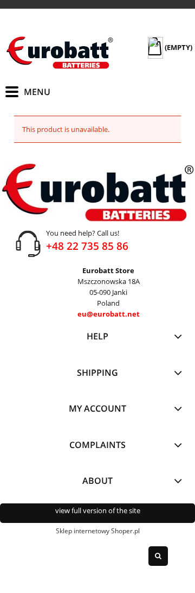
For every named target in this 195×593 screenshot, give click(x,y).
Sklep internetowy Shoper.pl (98, 530)
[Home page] (59, 53)
